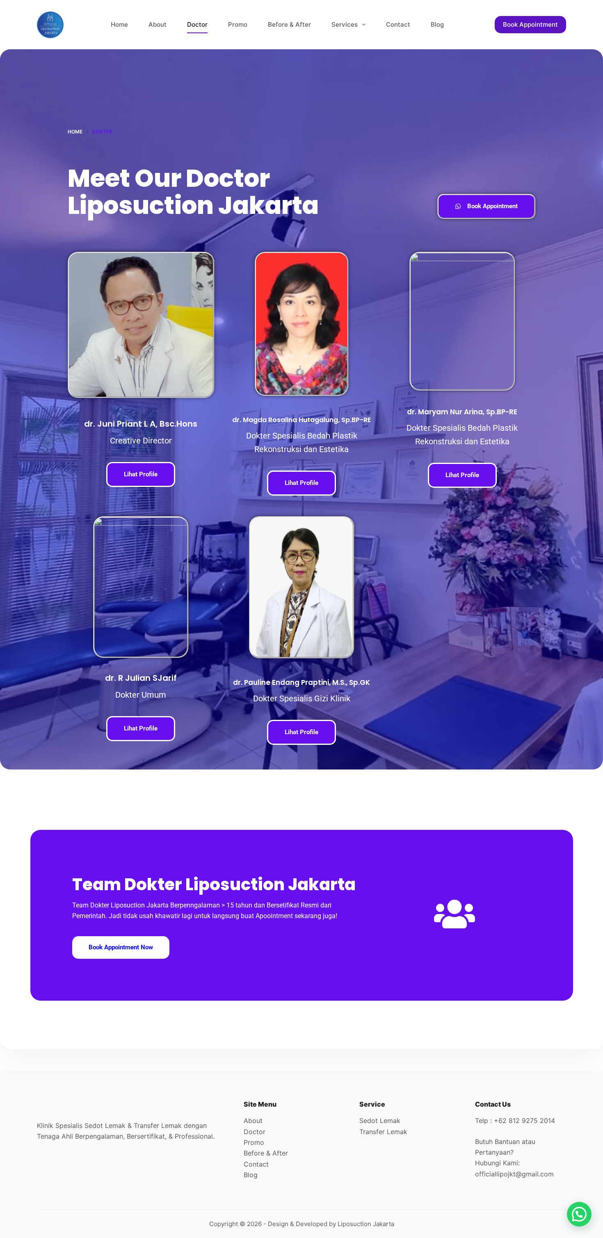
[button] (579, 1214)
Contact (398, 24)
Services (344, 24)
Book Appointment (530, 24)
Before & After (289, 24)
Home (119, 24)
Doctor (197, 24)
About (157, 24)
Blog (437, 24)
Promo (237, 24)
